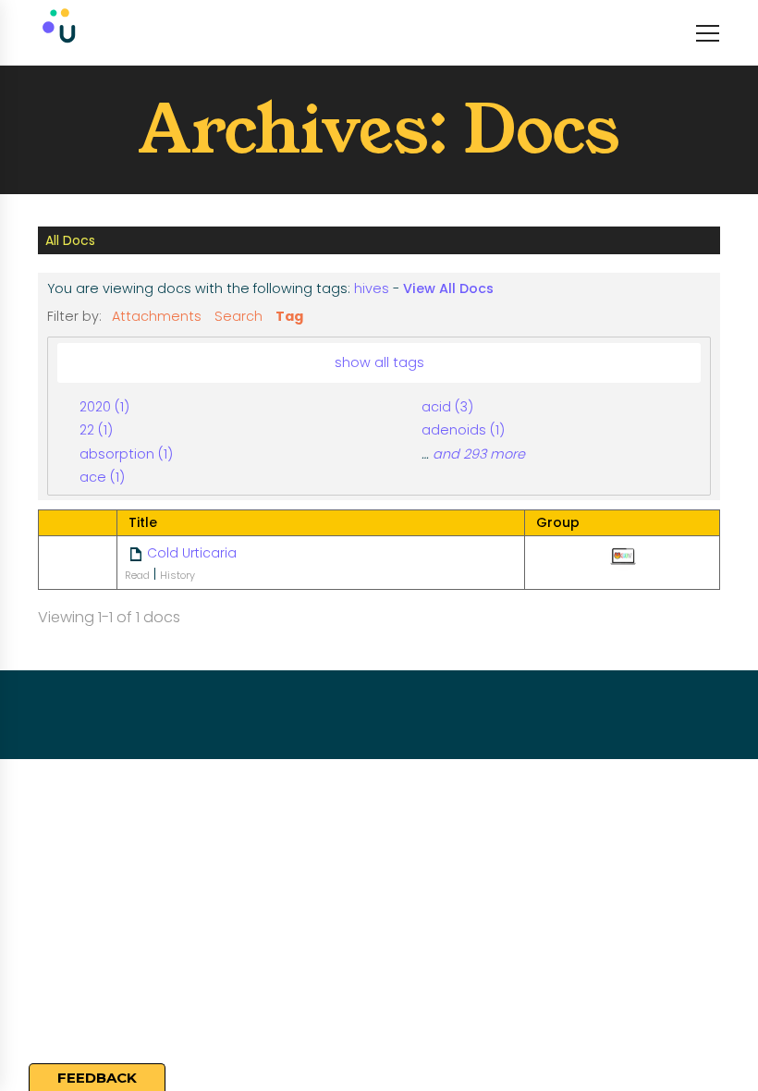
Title (142, 522)
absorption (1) (126, 454)
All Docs (70, 240)
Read (137, 575)
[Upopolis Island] (144, 32)
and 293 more (479, 454)
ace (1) (102, 477)
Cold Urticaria (192, 553)
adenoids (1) (463, 430)
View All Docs (448, 288)
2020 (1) (104, 407)
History (177, 575)
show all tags (379, 362)
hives (371, 288)
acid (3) (447, 407)
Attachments (157, 316)
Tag (289, 316)
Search (238, 316)
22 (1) (96, 430)
